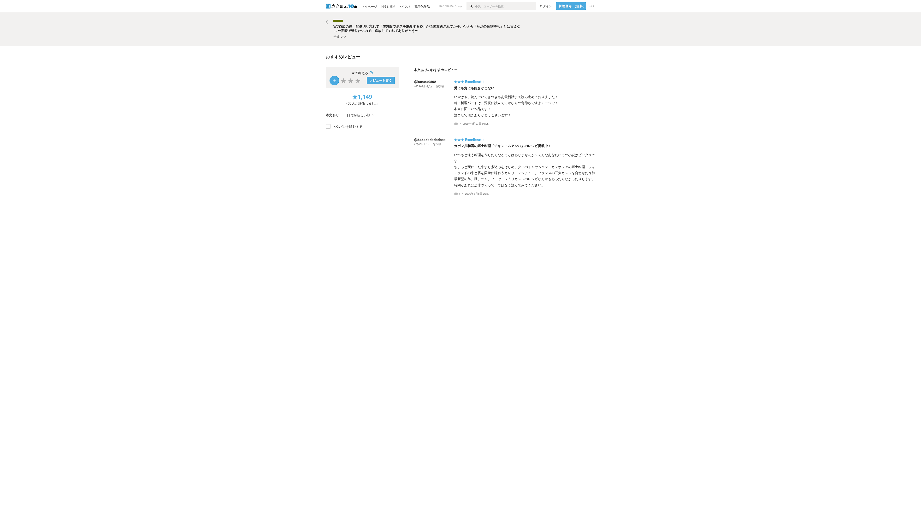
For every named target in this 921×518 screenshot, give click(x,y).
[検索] (470, 6)
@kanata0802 (425, 81)
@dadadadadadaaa (430, 139)
